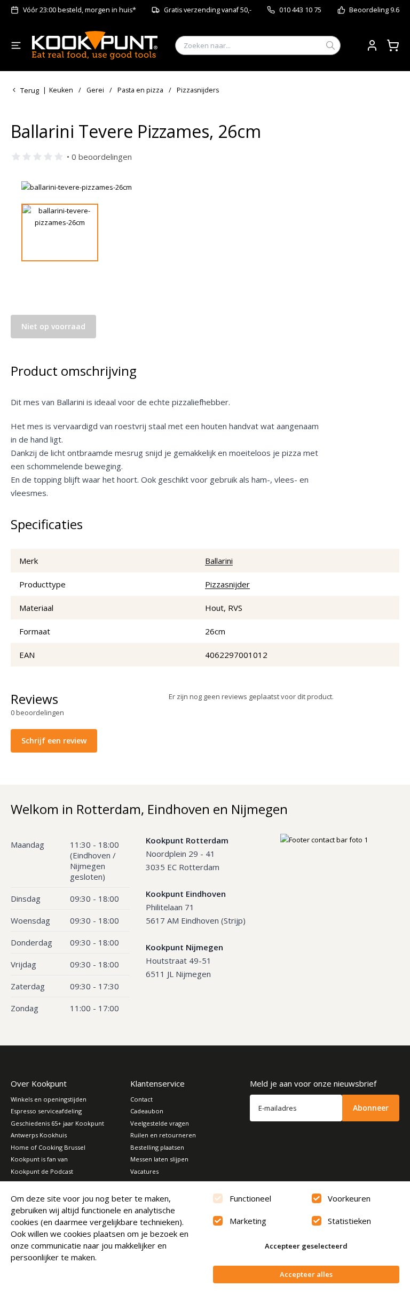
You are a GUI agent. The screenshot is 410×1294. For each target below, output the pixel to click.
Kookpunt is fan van (39, 1159)
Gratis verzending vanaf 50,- (207, 9)
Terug (29, 90)
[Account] (372, 45)
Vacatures (144, 1171)
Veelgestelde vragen (159, 1123)
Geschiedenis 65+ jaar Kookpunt (57, 1123)
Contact (141, 1099)
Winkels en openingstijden (48, 1099)
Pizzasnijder (227, 584)
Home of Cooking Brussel (48, 1147)
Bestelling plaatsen (157, 1147)
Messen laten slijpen (159, 1159)
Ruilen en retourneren (163, 1135)
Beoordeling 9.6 (374, 9)
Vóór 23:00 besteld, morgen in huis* (79, 9)
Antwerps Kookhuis (39, 1135)
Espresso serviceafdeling (46, 1111)
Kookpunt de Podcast (42, 1171)
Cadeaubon (146, 1111)
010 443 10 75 (300, 9)
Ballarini (219, 560)
